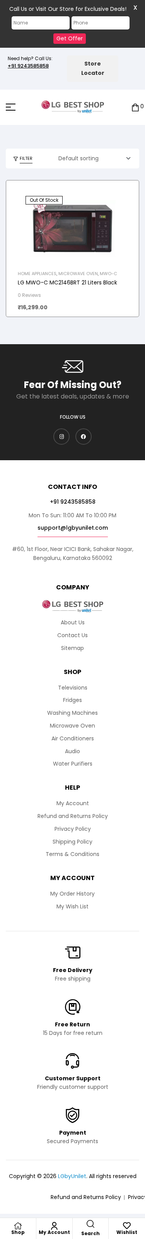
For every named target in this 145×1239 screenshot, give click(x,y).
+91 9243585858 (28, 65)
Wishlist (126, 1232)
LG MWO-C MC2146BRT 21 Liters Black (67, 282)
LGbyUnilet (72, 1176)
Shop (18, 1232)
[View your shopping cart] (135, 107)
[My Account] (54, 1226)
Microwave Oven (78, 273)
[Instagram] (61, 436)
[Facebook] (83, 436)
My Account (54, 1232)
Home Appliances (37, 273)
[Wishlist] (127, 1226)
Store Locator (92, 68)
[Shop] (18, 1226)
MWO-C (108, 273)
